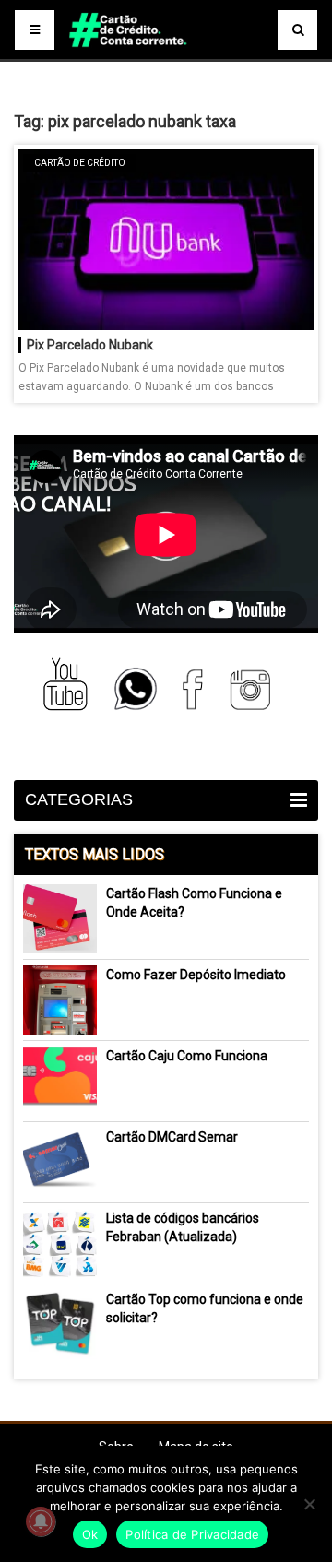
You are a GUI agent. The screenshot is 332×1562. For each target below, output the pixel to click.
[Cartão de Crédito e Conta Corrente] (165, 55)
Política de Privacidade (192, 1534)
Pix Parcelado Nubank (90, 344)
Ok (90, 1534)
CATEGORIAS (79, 799)
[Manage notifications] (40, 1521)
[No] (309, 1504)
